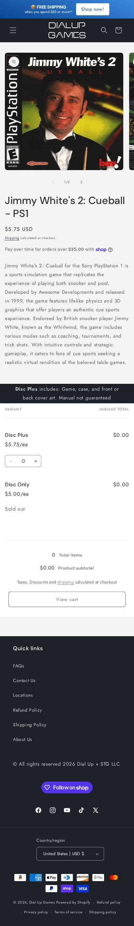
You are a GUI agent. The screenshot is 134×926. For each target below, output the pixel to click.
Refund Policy (27, 710)
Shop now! (92, 9)
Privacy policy (36, 912)
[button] (13, 30)
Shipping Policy (30, 724)
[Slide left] (53, 182)
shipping (66, 582)
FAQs (18, 666)
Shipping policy (102, 912)
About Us (22, 739)
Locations (23, 695)
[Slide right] (81, 182)
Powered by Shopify (73, 902)
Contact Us (24, 680)
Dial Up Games (42, 902)
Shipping (12, 237)
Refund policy (109, 902)
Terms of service (69, 912)
